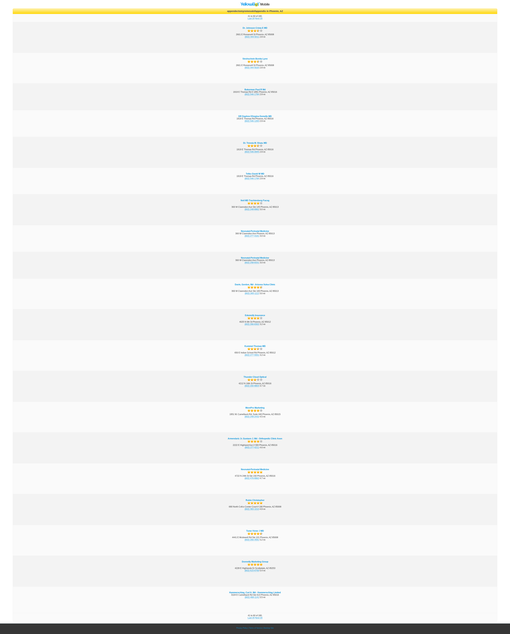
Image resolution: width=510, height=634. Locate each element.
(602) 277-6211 (252, 447)
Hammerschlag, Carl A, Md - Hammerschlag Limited (255, 592)
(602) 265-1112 (252, 293)
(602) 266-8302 (252, 324)
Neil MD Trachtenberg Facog (255, 200)
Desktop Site (269, 628)
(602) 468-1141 (252, 597)
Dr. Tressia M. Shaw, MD (255, 143)
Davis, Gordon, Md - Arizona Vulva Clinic (255, 284)
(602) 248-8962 (252, 209)
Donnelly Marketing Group (255, 562)
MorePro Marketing (255, 408)
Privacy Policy (242, 628)
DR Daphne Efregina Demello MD (255, 116)
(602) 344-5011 (252, 37)
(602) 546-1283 (252, 121)
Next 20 (258, 18)
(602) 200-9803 (252, 386)
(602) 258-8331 (252, 262)
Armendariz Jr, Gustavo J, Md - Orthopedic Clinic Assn (255, 438)
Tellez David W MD (255, 174)
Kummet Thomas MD (255, 346)
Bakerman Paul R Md (255, 89)
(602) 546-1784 (252, 94)
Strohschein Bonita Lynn (255, 59)
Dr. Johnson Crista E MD (255, 28)
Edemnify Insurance (255, 315)
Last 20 (251, 18)
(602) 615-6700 (252, 570)
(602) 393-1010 (252, 509)
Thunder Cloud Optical (255, 377)
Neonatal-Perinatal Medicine (255, 231)
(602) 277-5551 (252, 355)
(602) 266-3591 (252, 540)
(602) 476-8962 (252, 478)
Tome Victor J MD (255, 531)
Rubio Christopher (255, 500)
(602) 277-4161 (252, 236)
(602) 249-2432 (252, 417)
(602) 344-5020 (252, 68)
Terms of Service (255, 628)
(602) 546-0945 (252, 152)
